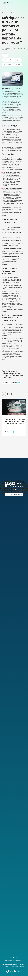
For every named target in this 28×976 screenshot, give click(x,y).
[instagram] (17, 957)
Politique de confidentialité (14, 962)
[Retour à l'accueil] (7, 3)
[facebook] (11, 957)
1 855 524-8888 (20, 966)
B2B (5, 55)
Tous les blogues (6, 12)
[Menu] (24, 3)
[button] (9, 394)
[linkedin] (14, 957)
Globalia (8, 960)
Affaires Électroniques (12, 60)
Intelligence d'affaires (12, 64)
